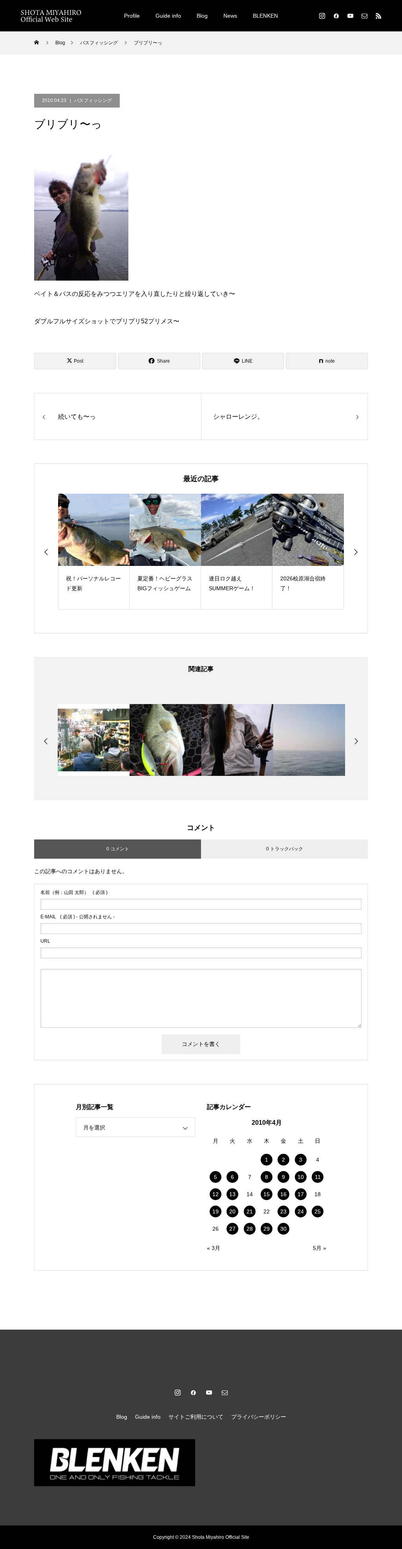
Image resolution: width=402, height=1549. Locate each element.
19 (215, 1211)
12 (215, 1194)
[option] (94, 551)
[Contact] (364, 16)
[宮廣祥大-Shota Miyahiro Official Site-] (51, 16)
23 (283, 1211)
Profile (132, 16)
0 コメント (117, 849)
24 (301, 1211)
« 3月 (213, 1248)
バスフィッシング (93, 100)
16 (283, 1194)
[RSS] (378, 16)
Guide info (168, 16)
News (230, 16)
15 (266, 1194)
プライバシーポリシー (258, 1417)
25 (317, 1211)
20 (232, 1211)
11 (318, 1177)
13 (232, 1194)
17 (301, 1194)
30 (283, 1229)
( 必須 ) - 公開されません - (77, 916)
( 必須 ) (74, 892)
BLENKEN (265, 16)
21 (250, 1211)
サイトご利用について (195, 1417)
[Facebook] (336, 16)
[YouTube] (350, 16)
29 (266, 1229)
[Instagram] (322, 16)
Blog (202, 16)
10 (301, 1177)
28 (250, 1229)
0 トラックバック (284, 849)
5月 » (319, 1248)
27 (232, 1229)
